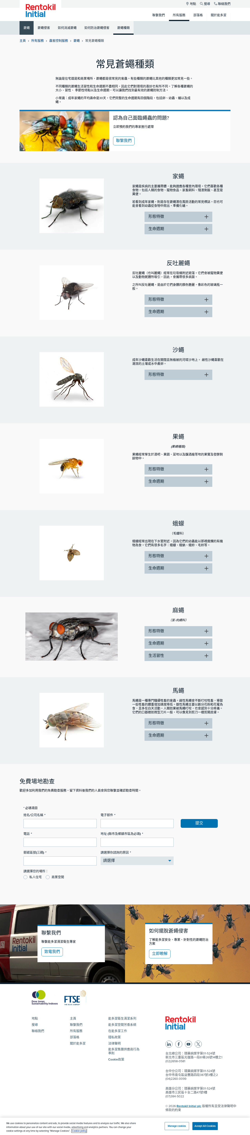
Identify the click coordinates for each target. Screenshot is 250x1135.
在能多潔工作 (117, 1031)
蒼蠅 (26, 28)
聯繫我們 (124, 140)
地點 (193, 4)
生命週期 (156, 229)
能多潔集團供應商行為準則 (123, 1051)
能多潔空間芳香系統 (122, 1025)
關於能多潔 (78, 1043)
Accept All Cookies (205, 1125)
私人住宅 (35, 877)
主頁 (23, 41)
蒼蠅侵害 (44, 28)
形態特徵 (156, 216)
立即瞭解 (160, 953)
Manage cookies (177, 1125)
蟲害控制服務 (58, 41)
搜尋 (207, 4)
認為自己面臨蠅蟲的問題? (141, 118)
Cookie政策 (116, 1059)
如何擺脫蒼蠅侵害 (168, 931)
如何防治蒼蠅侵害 (96, 28)
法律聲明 (114, 1043)
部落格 (74, 1037)
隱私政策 (114, 1037)
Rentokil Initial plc (189, 1106)
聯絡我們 (224, 4)
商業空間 (58, 877)
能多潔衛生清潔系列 (122, 1019)
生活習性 (156, 655)
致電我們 (52, 952)
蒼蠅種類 (123, 28)
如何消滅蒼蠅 (67, 28)
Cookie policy (79, 1130)
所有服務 (37, 41)
